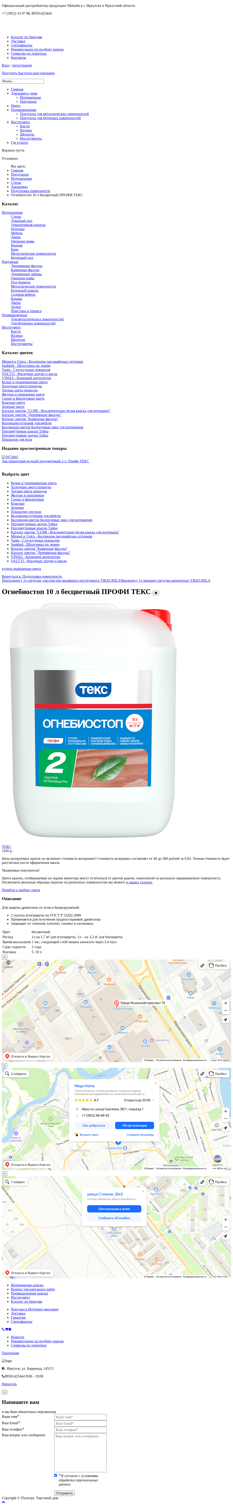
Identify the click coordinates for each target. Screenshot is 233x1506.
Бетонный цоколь (24, 290)
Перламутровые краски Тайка (25, 431)
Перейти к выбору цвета (21, 890)
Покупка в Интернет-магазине (34, 1309)
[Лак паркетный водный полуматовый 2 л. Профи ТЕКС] (10, 457)
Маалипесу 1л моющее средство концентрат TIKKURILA (165, 580)
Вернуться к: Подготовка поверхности (32, 576)
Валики (26, 130)
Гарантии (18, 1317)
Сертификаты (21, 45)
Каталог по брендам (26, 37)
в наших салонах (139, 882)
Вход (6, 65)
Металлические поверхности (33, 253)
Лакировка (19, 187)
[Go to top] (3, 1502)
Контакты (18, 57)
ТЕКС (6, 847)
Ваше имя (9, 1416)
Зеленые (17, 508)
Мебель (17, 233)
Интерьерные (30, 97)
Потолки (18, 229)
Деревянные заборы (26, 274)
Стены (16, 183)
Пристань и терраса (26, 311)
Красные (18, 503)
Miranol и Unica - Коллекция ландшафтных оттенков (42, 361)
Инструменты (31, 138)
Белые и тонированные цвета (25, 382)
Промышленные (23, 110)
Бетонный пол (22, 258)
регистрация (22, 65)
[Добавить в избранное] (156, 593)
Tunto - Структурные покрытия (26, 370)
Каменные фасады (25, 270)
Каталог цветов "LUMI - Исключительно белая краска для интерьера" (56, 411)
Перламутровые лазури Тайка (25, 435)
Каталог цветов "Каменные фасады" (30, 419)
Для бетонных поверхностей (33, 323)
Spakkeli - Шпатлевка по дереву (26, 366)
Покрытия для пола (17, 439)
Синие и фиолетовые (27, 499)
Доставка (18, 41)
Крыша (16, 299)
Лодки (16, 307)
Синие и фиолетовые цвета (23, 398)
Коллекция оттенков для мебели (27, 423)
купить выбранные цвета (21, 569)
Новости (17, 1337)
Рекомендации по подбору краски (37, 49)
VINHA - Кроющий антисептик (26, 378)
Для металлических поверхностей (37, 319)
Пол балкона (20, 282)
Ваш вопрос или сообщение (23, 1435)
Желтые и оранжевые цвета (23, 394)
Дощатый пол (21, 221)
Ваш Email (10, 1423)
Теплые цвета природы (20, 390)
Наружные (28, 101)
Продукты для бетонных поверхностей (50, 118)
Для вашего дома (24, 93)
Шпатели (27, 134)
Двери (16, 237)
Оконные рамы (22, 241)
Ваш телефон (12, 1429)
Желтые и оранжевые (27, 495)
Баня (14, 249)
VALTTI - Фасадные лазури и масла (29, 374)
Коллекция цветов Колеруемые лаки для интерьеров (42, 427)
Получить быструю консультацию (28, 73)
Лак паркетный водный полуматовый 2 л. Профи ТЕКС (45, 461)
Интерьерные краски (27, 1285)
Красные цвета (13, 402)
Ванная (16, 245)
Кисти (25, 126)
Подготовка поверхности (30, 191)
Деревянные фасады (26, 266)
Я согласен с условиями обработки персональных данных (78, 1480)
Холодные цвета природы (22, 386)
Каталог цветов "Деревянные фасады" (31, 415)
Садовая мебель (23, 294)
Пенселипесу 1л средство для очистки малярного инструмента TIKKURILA (61, 580)
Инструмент (20, 122)
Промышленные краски (29, 1293)
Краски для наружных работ (33, 1289)
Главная (17, 89)
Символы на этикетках (29, 53)
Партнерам (10, 1353)
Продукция (19, 174)
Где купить (19, 142)
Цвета (15, 106)
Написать (9, 1384)
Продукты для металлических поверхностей (54, 114)
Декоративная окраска (28, 225)
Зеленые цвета (13, 407)
